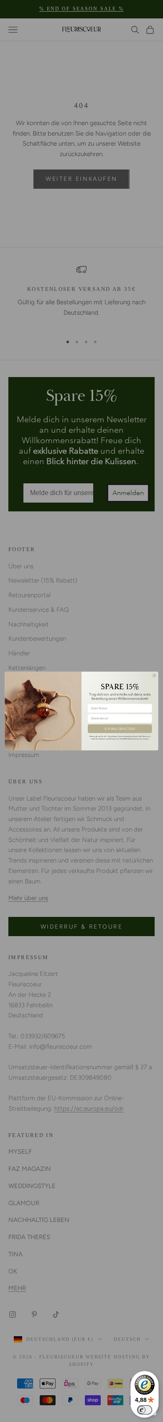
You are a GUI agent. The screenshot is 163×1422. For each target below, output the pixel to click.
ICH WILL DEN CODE (119, 728)
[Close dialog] (154, 675)
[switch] (144, 1409)
